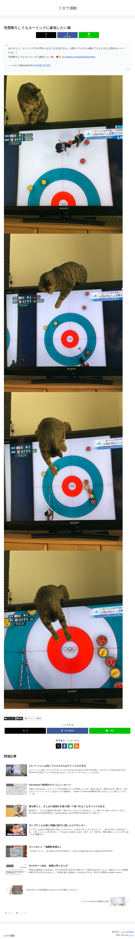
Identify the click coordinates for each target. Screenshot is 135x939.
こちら (131, 935)
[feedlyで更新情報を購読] (70, 746)
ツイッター (11, 718)
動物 (20, 718)
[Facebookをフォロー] (64, 746)
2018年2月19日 (42, 65)
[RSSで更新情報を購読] (76, 746)
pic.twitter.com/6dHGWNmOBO (78, 57)
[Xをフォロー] (58, 746)
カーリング (31, 718)
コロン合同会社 (127, 932)
